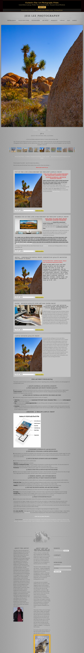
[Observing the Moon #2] (13, 151)
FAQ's (68, 20)
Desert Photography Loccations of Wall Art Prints (42, 521)
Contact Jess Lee (57, 557)
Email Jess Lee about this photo (42, 516)
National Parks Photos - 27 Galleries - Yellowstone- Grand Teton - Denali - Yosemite (32, 156)
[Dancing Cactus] (59, 151)
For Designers (36, 20)
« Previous (35, 130)
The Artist (45, 20)
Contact (62, 20)
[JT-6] (42, 151)
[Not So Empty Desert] (19, 151)
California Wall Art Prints (65, 521)
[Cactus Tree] (47, 151)
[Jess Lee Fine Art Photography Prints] (42, 16)
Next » (49, 130)
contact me (45, 245)
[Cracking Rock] (65, 151)
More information (56, 191)
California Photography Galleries (25, 521)
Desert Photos (56, 521)
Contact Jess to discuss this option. (24, 243)
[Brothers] (30, 151)
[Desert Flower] (36, 151)
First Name (56, 568)
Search (74, 20)
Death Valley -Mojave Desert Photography (32, 519)
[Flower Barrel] (53, 151)
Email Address (57, 564)
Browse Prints (11, 20)
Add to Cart (39, 210)
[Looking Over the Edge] (70, 151)
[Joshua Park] (25, 151)
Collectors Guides (23, 20)
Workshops (54, 20)
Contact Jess (27, 512)
